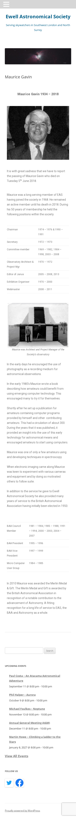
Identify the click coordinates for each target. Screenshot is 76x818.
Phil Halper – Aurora (22, 695)
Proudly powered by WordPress (22, 810)
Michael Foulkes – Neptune (27, 709)
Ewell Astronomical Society (38, 16)
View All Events (16, 756)
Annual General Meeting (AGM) (29, 723)
